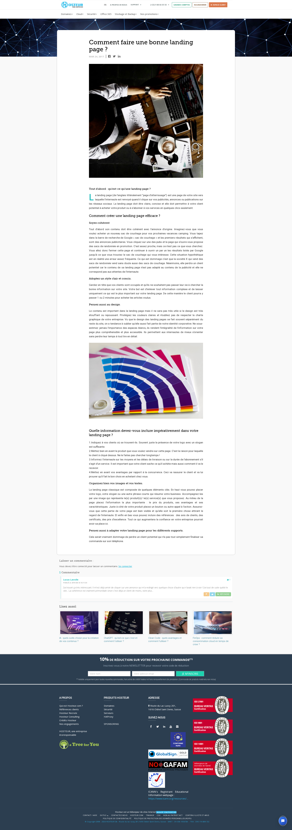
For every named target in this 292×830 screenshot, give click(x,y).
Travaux (150, 815)
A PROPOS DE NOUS (118, 5)
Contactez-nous (119, 815)
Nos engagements (69, 723)
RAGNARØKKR (200, 5)
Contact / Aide (90, 815)
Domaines (66, 13)
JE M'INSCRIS (190, 673)
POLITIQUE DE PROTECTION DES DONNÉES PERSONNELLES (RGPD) (162, 818)
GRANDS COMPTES (182, 5)
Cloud (79, 13)
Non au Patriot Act (172, 815)
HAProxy (108, 716)
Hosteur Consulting (69, 716)
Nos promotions (148, 13)
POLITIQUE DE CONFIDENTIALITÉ (117, 818)
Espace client (219, 5)
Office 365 (105, 13)
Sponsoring (111, 723)
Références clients (69, 709)
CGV (159, 815)
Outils (103, 815)
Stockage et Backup (125, 13)
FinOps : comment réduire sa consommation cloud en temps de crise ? (211, 641)
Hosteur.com (136, 815)
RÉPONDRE (224, 594)
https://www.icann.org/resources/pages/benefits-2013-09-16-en (168, 798)
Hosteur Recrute (68, 712)
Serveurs (108, 712)
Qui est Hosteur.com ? (71, 705)
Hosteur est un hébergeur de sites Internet (135, 812)
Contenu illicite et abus (197, 815)
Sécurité (91, 13)
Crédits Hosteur (67, 720)
